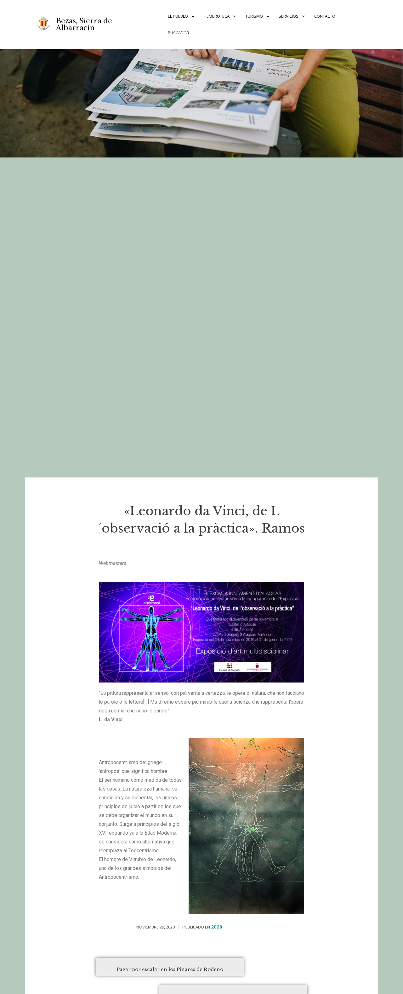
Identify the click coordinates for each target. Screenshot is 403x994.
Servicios (288, 16)
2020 (216, 926)
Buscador (178, 33)
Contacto (324, 16)
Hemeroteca (217, 16)
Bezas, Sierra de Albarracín (84, 24)
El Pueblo (178, 16)
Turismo (254, 16)
